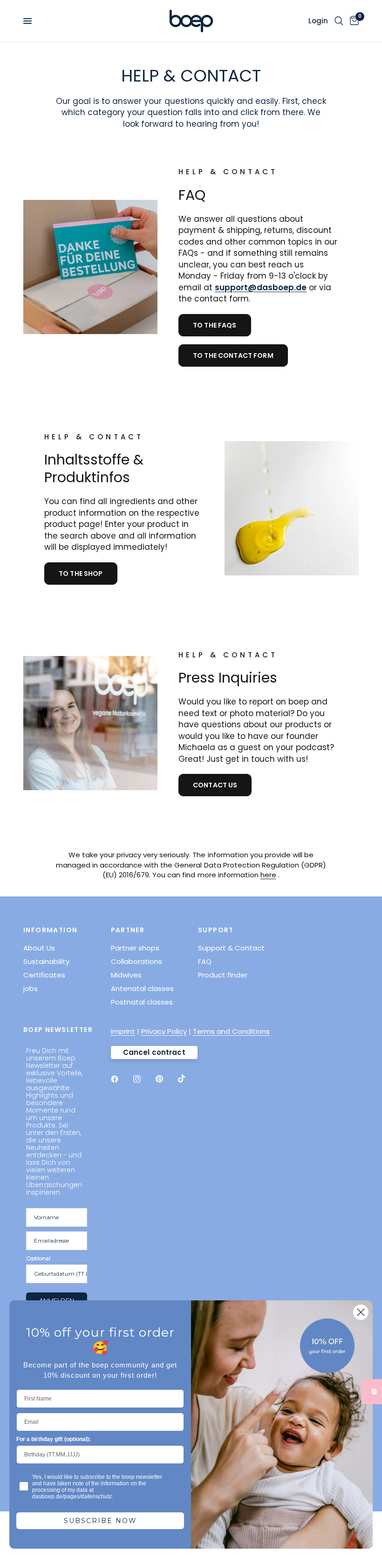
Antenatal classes (142, 988)
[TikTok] (188, 1078)
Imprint (123, 1031)
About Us (39, 948)
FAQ (204, 961)
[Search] (339, 21)
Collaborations (136, 961)
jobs (30, 988)
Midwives (126, 975)
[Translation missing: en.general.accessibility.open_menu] (27, 21)
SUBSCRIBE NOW (100, 1521)
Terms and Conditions (231, 1031)
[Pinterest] (166, 1078)
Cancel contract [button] (154, 1052)
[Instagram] (143, 1079)
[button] (214, 325)
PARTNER (128, 930)
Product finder (222, 975)
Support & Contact (231, 948)
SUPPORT (216, 930)
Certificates (44, 975)
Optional (38, 1258)
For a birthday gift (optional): (53, 1439)
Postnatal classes (142, 1002)
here (268, 875)
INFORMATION (50, 930)
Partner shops (135, 948)
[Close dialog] (361, 1312)
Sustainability (46, 961)
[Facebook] (121, 1079)
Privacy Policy (164, 1031)
